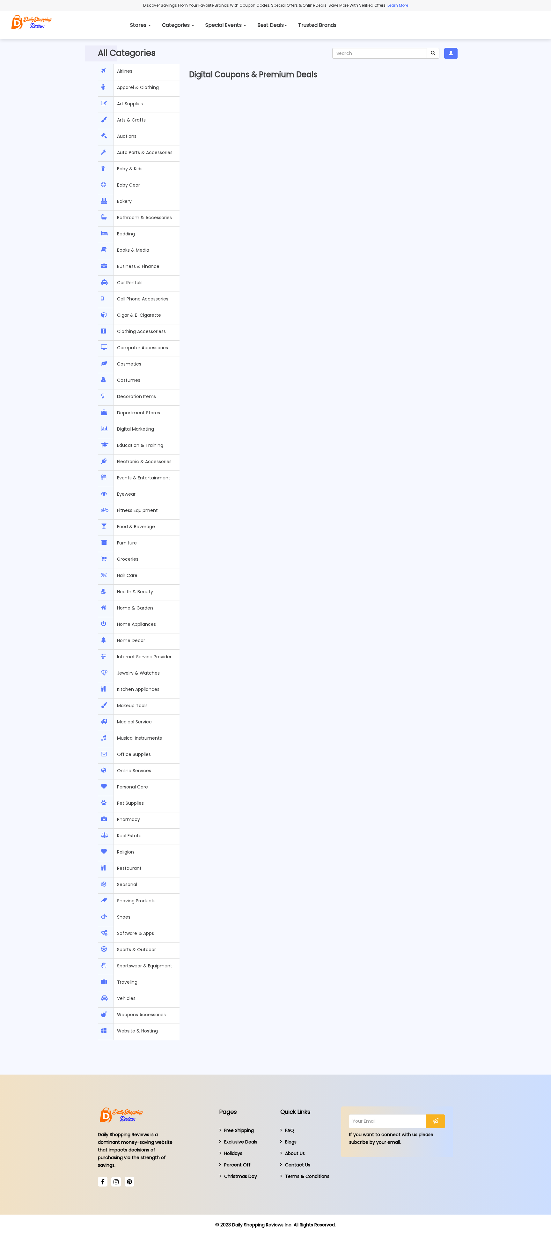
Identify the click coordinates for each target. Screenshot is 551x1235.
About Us (295, 1153)
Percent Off (237, 1165)
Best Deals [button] (270, 25)
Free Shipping (239, 1130)
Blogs (291, 1142)
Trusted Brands (317, 25)
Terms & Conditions (307, 1176)
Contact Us (297, 1165)
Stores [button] (139, 25)
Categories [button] (176, 25)
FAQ (289, 1130)
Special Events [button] (224, 25)
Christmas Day (240, 1176)
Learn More (397, 5)
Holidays (233, 1153)
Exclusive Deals (240, 1142)
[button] (451, 53)
